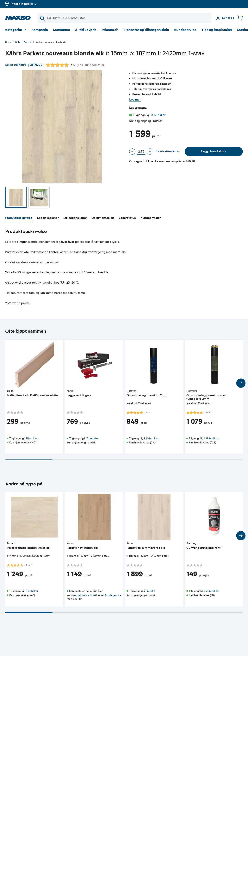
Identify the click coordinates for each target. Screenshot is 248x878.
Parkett (28, 42)
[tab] (18, 218)
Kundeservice (185, 29)
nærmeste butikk (87, 595)
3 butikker (158, 115)
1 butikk (150, 591)
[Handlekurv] (240, 17)
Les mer (135, 99)
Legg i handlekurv (213, 151)
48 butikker (212, 591)
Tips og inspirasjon (217, 29)
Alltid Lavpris (85, 29)
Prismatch (110, 29)
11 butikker (32, 438)
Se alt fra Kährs (16, 65)
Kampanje (40, 29)
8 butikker (32, 591)
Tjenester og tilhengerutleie (146, 29)
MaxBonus (61, 29)
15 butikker (92, 438)
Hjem (8, 42)
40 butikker (152, 438)
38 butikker (212, 438)
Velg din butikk (22, 4)
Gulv (17, 42)
